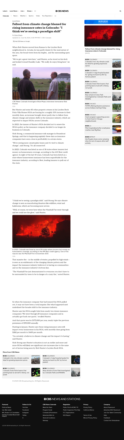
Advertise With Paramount (112, 410)
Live (22, 11)
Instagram (25, 412)
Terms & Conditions (49, 418)
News (15, 16)
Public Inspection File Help (71, 410)
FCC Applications (68, 412)
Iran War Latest (6, 410)
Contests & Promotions (50, 412)
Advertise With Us (48, 415)
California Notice (88, 410)
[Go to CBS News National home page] (62, 11)
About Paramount (109, 407)
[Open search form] (120, 11)
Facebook (25, 410)
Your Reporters (47, 16)
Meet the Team (47, 407)
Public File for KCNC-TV (70, 407)
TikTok (24, 415)
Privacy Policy (87, 407)
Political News (6, 407)
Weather (23, 16)
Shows (29, 11)
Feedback (107, 418)
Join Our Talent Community (112, 412)
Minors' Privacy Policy (90, 418)
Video (38, 16)
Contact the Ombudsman (112, 420)
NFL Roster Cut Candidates (10, 412)
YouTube (25, 407)
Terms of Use (87, 415)
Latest (5, 11)
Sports (31, 16)
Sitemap (45, 420)
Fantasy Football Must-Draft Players (11, 415)
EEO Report (66, 415)
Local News (14, 11)
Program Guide (47, 410)
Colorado (6, 16)
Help (105, 415)
